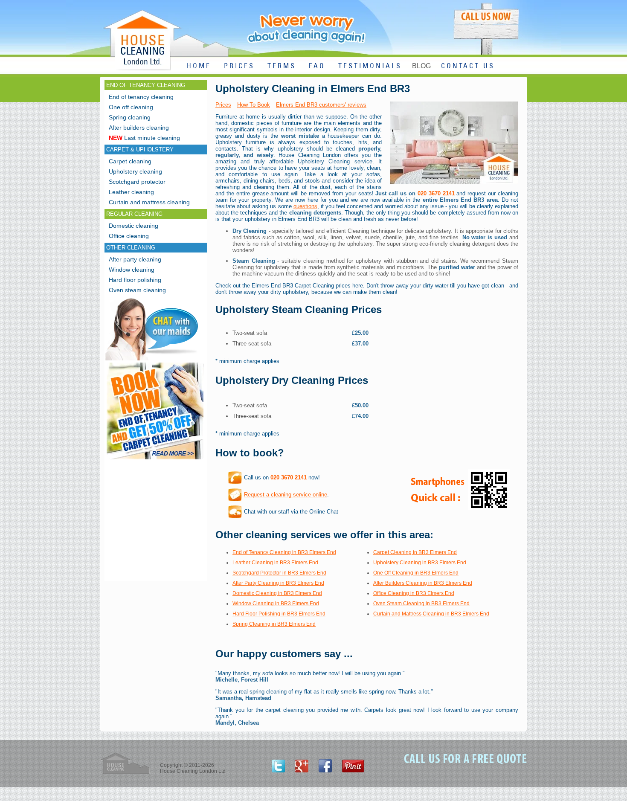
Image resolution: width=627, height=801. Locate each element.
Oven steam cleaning (137, 290)
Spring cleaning (130, 117)
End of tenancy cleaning (141, 96)
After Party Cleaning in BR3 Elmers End (278, 583)
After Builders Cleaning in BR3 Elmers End (422, 583)
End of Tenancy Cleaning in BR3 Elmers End (284, 552)
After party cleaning (135, 259)
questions (305, 206)
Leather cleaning (131, 192)
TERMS (281, 66)
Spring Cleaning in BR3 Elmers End (274, 624)
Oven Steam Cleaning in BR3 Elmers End (421, 604)
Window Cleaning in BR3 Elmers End (275, 604)
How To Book (253, 105)
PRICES (239, 66)
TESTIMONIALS (370, 66)
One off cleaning (131, 107)
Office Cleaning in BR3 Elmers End (413, 593)
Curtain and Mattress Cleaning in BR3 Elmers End (431, 614)
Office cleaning (129, 235)
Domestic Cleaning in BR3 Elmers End (277, 593)
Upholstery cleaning (135, 171)
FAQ (317, 66)
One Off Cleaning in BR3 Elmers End (416, 573)
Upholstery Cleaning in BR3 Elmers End (419, 563)
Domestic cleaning (133, 225)
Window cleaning (131, 269)
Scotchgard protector (137, 181)
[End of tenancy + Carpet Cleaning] (155, 459)
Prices (223, 105)
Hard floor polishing (135, 279)
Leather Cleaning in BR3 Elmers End (275, 563)
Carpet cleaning (130, 161)
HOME (199, 66)
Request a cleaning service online (285, 494)
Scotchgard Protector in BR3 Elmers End (279, 573)
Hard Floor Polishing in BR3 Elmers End (278, 614)
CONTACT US (468, 66)
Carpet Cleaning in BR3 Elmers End (415, 552)
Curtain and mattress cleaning (149, 202)
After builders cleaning (139, 127)
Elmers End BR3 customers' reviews (321, 105)
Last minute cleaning (144, 137)
